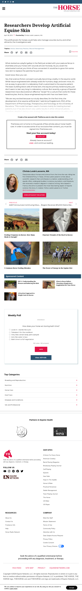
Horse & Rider (48, 483)
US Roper (46, 504)
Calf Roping (47, 469)
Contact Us (9, 521)
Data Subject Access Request (53, 535)
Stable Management (50, 490)
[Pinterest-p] (8, 2)
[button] (11, 52)
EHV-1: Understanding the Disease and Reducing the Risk (28, 282)
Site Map (30, 568)
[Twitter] (5, 2)
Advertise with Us (49, 532)
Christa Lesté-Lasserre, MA (36, 171)
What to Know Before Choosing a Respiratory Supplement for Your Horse (65, 283)
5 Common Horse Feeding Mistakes (17, 268)
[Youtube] (5, 471)
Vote (41, 349)
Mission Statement (49, 521)
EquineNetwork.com (60, 568)
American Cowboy (49, 458)
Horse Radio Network (12, 532)
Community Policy (49, 528)
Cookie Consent (48, 542)
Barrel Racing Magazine (51, 462)
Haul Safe (46, 476)
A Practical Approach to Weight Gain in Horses (26, 294)
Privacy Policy (47, 539)
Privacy (41, 568)
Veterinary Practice (22, 48)
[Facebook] (17, 471)
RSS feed (16, 568)
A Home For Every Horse (51, 455)
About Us (8, 518)
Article (12, 48)
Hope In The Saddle (50, 480)
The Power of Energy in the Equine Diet (57, 268)
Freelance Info (10, 525)
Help (6, 528)
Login (31, 143)
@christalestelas (29, 190)
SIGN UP (41, 136)
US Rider (46, 501)
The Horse (46, 497)
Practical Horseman (49, 487)
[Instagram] (10, 2)
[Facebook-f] (3, 2)
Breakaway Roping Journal (52, 466)
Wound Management (36, 48)
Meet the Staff (48, 518)
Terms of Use (47, 525)
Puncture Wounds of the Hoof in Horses (58, 235)
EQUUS (45, 473)
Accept (71, 588)
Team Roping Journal (50, 494)
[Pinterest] (13, 471)
